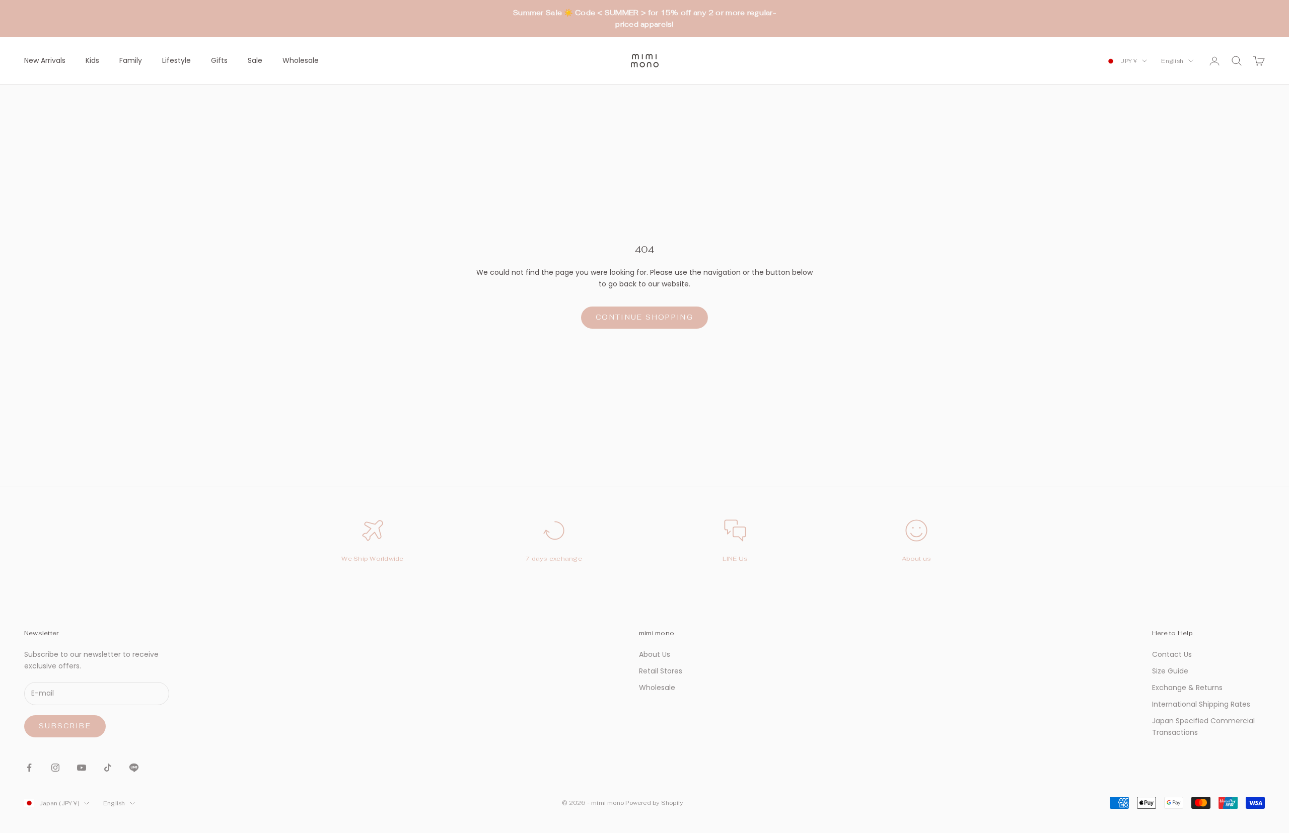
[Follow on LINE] (134, 768)
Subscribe (65, 726)
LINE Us (735, 559)
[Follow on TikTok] (108, 768)
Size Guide (1170, 671)
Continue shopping (644, 317)
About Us (654, 654)
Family (130, 60)
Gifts (219, 60)
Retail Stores (660, 671)
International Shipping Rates (1201, 704)
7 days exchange (554, 559)
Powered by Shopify (654, 802)
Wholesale (300, 60)
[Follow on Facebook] (29, 768)
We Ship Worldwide (372, 559)
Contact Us (1172, 654)
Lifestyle (176, 60)
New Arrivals (44, 60)
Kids (92, 60)
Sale (255, 60)
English (1172, 60)
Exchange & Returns (1187, 688)
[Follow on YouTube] (82, 768)
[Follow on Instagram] (55, 768)
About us (917, 559)
